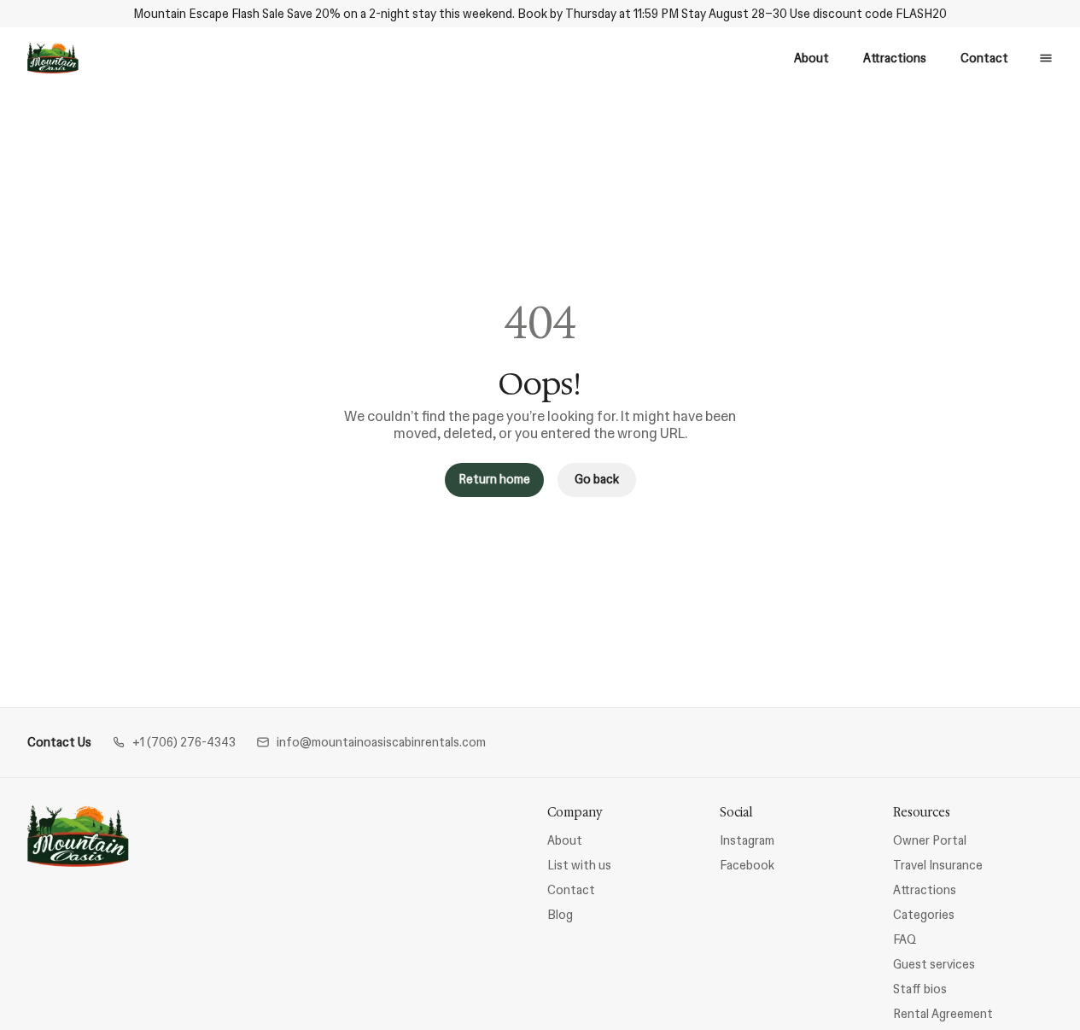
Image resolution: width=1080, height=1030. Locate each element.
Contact (984, 58)
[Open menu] (1046, 58)
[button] (174, 742)
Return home (494, 479)
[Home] (78, 836)
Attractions (894, 58)
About (811, 58)
